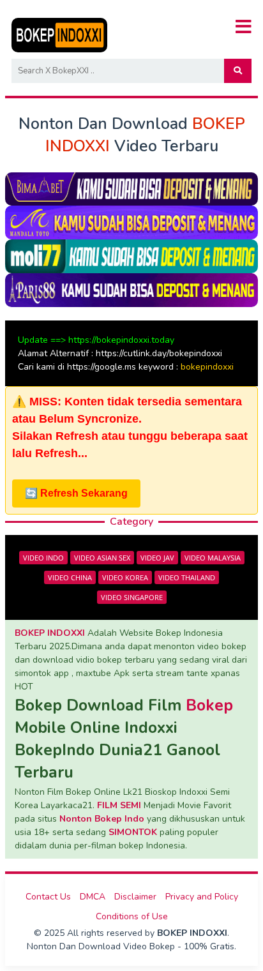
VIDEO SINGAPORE (132, 597)
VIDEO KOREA (125, 577)
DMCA (92, 897)
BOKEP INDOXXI (50, 633)
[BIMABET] (131, 188)
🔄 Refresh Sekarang (76, 493)
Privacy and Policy (201, 897)
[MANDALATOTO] (131, 222)
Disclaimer (135, 897)
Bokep (209, 705)
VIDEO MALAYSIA (212, 557)
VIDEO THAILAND (186, 577)
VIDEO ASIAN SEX (102, 557)
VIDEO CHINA (70, 577)
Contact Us (48, 897)
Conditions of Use (132, 916)
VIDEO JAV (157, 557)
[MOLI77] (131, 256)
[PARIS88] (131, 289)
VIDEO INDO (43, 557)
